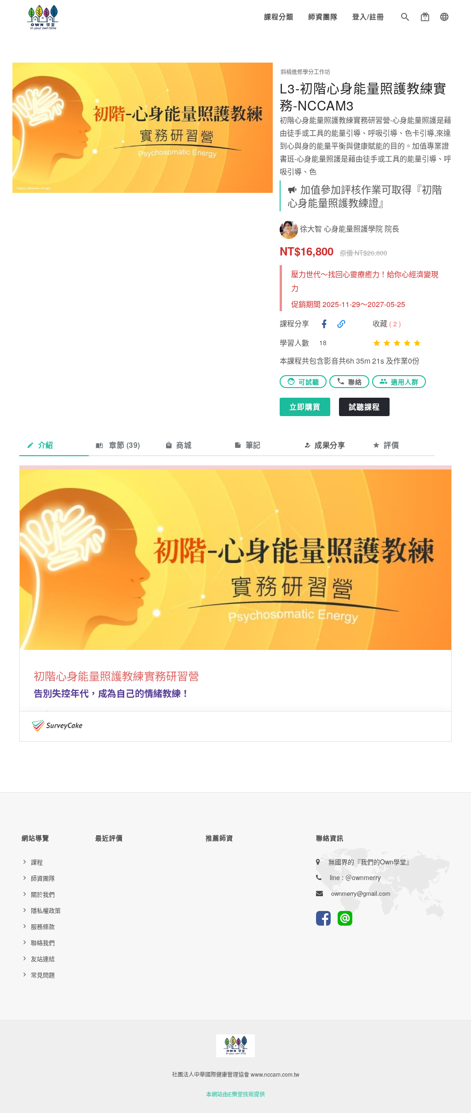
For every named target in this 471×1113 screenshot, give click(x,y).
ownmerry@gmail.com (361, 893)
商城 (183, 445)
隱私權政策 (46, 910)
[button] (405, 18)
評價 (391, 445)
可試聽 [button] (309, 381)
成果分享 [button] (330, 445)
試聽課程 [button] (364, 406)
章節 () (123, 445)
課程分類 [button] (278, 17)
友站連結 (43, 958)
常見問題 (43, 974)
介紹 (45, 445)
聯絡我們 (43, 942)
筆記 (253, 445)
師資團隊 (323, 17)
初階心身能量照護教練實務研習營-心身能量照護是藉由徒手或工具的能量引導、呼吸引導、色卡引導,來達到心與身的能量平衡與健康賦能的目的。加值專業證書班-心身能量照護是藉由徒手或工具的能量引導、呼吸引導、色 (365, 146)
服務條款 (43, 926)
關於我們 (43, 894)
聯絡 (355, 381)
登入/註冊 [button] (368, 17)
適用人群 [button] (405, 381)
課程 (37, 862)
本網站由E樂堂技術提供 (235, 1094)
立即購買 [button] (305, 406)
